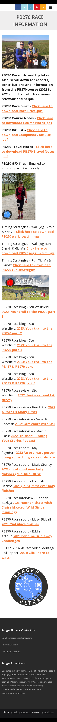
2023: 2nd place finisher (20, 524)
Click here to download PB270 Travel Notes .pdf (28, 151)
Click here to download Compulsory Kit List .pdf (26, 135)
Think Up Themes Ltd (22, 712)
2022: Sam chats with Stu (35, 424)
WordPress (49, 712)
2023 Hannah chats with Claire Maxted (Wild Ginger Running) (27, 507)
